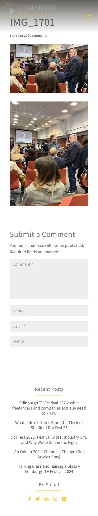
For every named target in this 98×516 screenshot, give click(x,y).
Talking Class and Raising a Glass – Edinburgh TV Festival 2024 (49, 468)
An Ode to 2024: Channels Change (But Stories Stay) (49, 454)
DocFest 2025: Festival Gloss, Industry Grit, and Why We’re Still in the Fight (49, 439)
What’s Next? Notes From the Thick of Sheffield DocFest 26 (49, 425)
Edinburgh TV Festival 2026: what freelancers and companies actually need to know (49, 408)
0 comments (38, 35)
